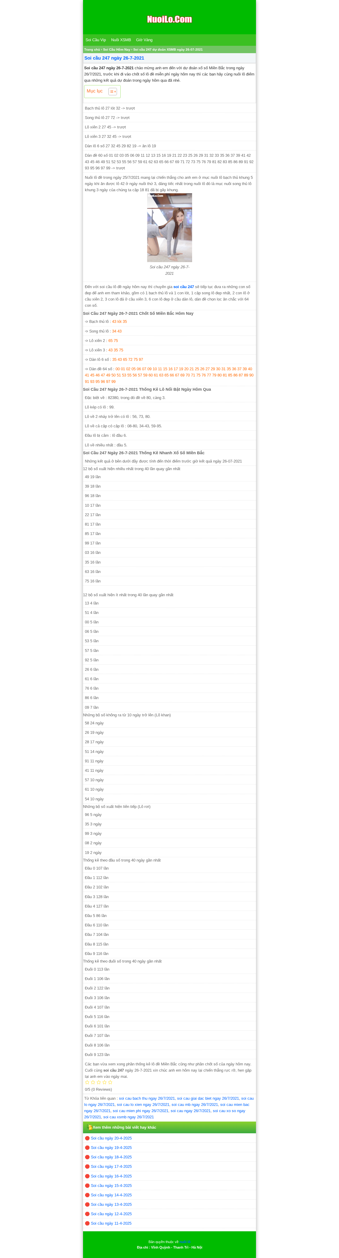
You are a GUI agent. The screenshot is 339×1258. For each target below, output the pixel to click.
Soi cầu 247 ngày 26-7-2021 (114, 58)
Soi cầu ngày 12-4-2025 (111, 1214)
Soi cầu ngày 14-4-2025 (111, 1195)
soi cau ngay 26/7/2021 (191, 1111)
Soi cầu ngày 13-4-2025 (111, 1204)
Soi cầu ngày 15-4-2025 (111, 1185)
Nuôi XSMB (121, 40)
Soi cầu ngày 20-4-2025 (111, 1138)
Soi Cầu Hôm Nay (116, 49)
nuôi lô (184, 1242)
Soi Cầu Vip (96, 40)
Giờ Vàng (144, 40)
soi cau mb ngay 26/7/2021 (195, 1104)
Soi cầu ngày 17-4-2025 (111, 1166)
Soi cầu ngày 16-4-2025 (111, 1176)
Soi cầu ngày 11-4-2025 (111, 1223)
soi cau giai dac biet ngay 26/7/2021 (208, 1098)
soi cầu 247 (183, 287)
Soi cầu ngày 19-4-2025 (111, 1147)
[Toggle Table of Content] (110, 91)
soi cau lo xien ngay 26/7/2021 (143, 1104)
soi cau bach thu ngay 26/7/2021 (147, 1098)
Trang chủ (92, 49)
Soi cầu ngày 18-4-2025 (111, 1157)
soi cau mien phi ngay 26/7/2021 (140, 1111)
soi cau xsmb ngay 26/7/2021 (128, 1117)
